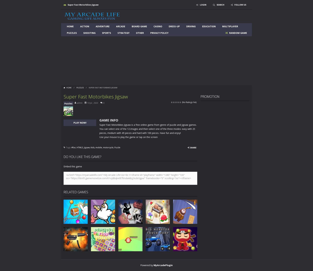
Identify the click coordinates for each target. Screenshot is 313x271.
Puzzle (117, 147)
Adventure (103, 26)
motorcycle (108, 147)
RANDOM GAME (238, 32)
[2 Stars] (174, 102)
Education (209, 26)
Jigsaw (87, 147)
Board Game (139, 26)
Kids (93, 147)
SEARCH (220, 4)
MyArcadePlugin (163, 265)
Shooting (89, 32)
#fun (73, 147)
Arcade (120, 26)
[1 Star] (172, 102)
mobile (99, 147)
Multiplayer (230, 26)
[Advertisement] (156, 61)
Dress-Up (174, 26)
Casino (158, 26)
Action (84, 26)
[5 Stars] (180, 102)
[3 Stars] (176, 102)
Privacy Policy (159, 32)
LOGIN (203, 4)
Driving (191, 26)
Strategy (123, 32)
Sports (106, 32)
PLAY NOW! (80, 122)
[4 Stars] (178, 102)
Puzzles (72, 32)
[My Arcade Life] (92, 16)
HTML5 (80, 147)
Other (140, 32)
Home (70, 26)
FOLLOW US (240, 4)
